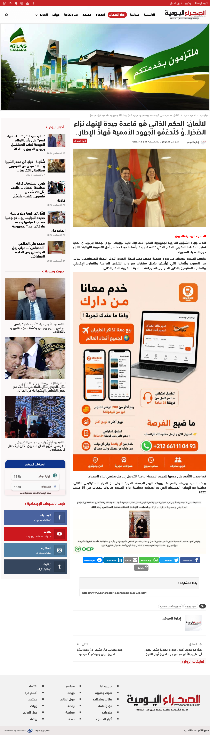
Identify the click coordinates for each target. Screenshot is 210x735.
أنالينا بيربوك (190, 606)
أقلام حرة (31, 692)
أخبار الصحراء (117, 14)
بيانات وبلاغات (102, 699)
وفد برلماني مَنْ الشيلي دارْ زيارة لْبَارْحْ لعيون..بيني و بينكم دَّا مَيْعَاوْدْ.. (99, 651)
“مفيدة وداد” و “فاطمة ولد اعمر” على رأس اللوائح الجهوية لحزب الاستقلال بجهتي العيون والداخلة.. (25, 141)
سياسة (134, 14)
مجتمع (86, 14)
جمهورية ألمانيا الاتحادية (170, 606)
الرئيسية (149, 14)
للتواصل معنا (201, 2)
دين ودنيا (106, 686)
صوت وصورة (103, 692)
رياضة (71, 705)
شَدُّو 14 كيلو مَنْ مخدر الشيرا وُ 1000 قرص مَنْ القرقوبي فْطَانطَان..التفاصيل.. (25, 165)
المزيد (44, 14)
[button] (190, 560)
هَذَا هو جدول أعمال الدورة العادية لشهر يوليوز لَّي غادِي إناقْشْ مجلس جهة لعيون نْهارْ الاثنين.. (173, 651)
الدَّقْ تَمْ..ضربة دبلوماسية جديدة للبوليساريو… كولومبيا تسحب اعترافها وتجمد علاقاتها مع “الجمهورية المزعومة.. (35, 221)
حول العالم (67, 699)
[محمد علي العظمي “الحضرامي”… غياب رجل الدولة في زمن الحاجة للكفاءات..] (56, 247)
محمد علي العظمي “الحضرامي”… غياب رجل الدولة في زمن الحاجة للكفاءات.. (28, 249)
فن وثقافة (71, 14)
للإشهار (188, 2)
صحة (71, 719)
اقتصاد (100, 14)
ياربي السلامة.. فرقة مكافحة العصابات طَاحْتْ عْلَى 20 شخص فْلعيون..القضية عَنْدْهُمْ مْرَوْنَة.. (38, 191)
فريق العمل (176, 2)
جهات (55, 14)
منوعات (107, 712)
